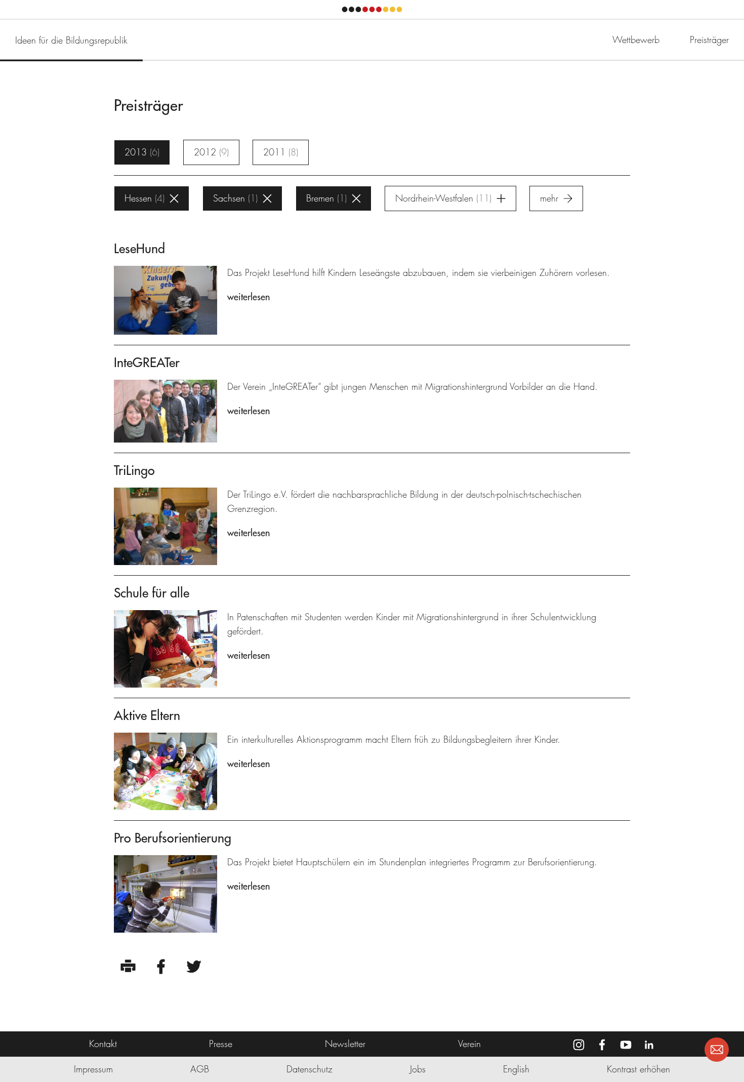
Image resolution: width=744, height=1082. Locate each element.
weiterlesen (248, 297)
